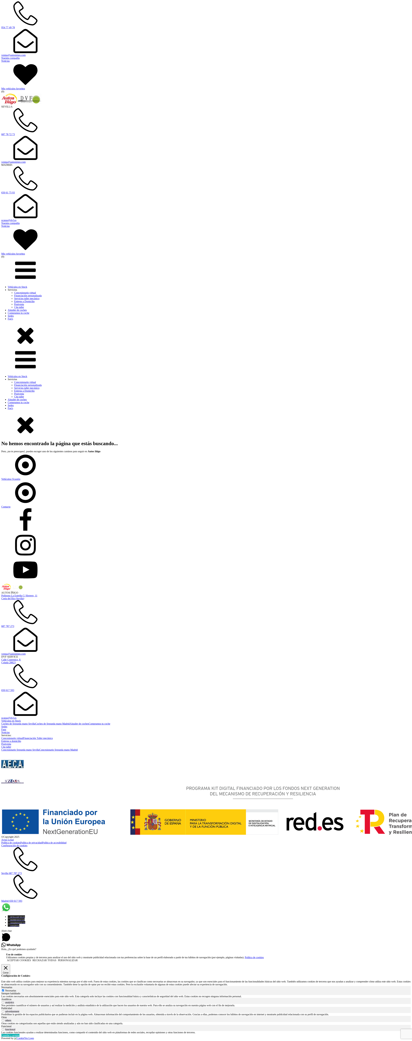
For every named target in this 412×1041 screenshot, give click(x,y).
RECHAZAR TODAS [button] (44, 960)
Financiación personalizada (28, 295)
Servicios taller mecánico (26, 298)
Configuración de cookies (14, 845)
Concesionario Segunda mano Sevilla (20, 749)
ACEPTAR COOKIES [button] (19, 960)
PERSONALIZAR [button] (68, 960)
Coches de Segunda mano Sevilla (18, 723)
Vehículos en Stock (17, 287)
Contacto (5, 506)
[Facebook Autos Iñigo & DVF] (206, 520)
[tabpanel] (206, 996)
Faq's (10, 318)
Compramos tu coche (18, 313)
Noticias (5, 732)
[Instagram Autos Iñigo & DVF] (206, 545)
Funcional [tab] (6, 1026)
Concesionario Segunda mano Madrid (58, 749)
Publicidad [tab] (6, 1008)
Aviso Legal (7, 839)
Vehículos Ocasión (10, 479)
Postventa (19, 304)
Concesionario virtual (25, 292)
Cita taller (19, 307)
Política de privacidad (31, 842)
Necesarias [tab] (6, 987)
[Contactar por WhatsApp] (6, 911)
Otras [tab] (4, 1017)
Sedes (11, 315)
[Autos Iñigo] (21, 103)
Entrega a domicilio (11, 741)
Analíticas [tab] (6, 999)
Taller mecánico (45, 738)
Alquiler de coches (17, 310)
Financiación (30, 738)
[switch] (3, 1002)
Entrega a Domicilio (24, 301)
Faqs (3, 729)
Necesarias (10, 990)
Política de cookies (10, 842)
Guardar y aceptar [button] (10, 1035)
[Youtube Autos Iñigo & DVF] (206, 570)
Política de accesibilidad (54, 842)
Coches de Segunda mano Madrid (52, 723)
